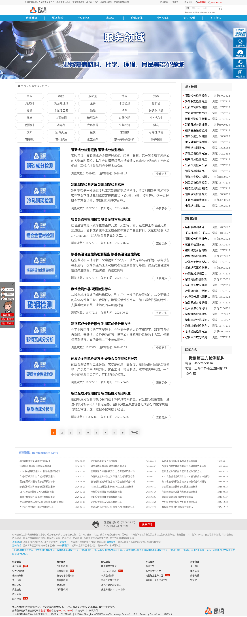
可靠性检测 (62, 589)
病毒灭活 (61, 132)
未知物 (124, 132)
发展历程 (194, 571)
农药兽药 (93, 125)
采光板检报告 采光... (197, 233)
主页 (23, 86)
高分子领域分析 (124, 139)
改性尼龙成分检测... (197, 337)
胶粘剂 (92, 96)
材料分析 (16, 585)
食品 (29, 110)
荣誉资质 (194, 575)
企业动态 (163, 18)
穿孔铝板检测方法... (197, 153)
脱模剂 (29, 125)
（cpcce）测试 (108, 571)
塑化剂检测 (62, 566)
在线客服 (202, 2)
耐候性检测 (62, 580)
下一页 (134, 432)
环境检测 (196, 12)
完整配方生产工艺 (154, 575)
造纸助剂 (93, 117)
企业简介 (194, 566)
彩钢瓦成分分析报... (197, 124)
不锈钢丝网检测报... (197, 200)
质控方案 (150, 566)
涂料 (124, 96)
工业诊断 (16, 580)
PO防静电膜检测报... (197, 296)
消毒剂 (61, 125)
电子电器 (156, 139)
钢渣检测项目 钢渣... (197, 188)
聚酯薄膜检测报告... (197, 279)
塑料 (29, 96)
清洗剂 (29, 103)
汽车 (124, 110)
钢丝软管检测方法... (197, 194)
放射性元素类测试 (110, 580)
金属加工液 (61, 110)
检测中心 (188, 12)
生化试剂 (156, 117)
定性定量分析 (18, 571)
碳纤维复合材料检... (197, 250)
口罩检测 (61, 117)
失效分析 (16, 566)
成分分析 (203, 12)
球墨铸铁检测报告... (197, 182)
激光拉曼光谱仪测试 (111, 585)
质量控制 (16, 589)
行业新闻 (164, 2)
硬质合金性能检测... (197, 130)
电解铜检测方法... (195, 205)
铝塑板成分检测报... (197, 136)
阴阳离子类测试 (108, 566)
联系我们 (93, 610)
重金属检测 (62, 571)
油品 (93, 110)
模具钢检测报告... (195, 147)
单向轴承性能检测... (197, 142)
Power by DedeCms (150, 614)
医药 (93, 103)
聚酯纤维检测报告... (197, 314)
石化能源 (61, 139)
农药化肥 (124, 117)
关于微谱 (216, 18)
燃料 (29, 132)
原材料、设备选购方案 (156, 580)
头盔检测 (124, 125)
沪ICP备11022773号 (61, 614)
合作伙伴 (136, 18)
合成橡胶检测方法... (197, 331)
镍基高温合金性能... (197, 113)
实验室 (110, 18)
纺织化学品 (156, 110)
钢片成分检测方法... (197, 159)
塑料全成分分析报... (197, 319)
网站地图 (188, 2)
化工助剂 (93, 139)
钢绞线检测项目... (195, 171)
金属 (44, 86)
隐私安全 (168, 614)
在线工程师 (46, 610)
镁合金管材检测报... (197, 107)
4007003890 (216, 2)
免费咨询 (147, 524)
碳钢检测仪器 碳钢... (197, 118)
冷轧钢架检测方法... (197, 101)
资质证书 (176, 2)
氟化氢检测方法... (195, 244)
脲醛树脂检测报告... (197, 256)
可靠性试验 (156, 132)
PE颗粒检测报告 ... (196, 273)
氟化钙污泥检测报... (197, 267)
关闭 (13, 284)
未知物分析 (17, 575)
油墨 (156, 96)
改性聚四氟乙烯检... (197, 290)
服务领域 (57, 18)
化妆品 (156, 103)
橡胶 (61, 96)
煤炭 (156, 125)
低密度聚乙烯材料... (197, 308)
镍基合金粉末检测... (197, 176)
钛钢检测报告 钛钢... (197, 165)
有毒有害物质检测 (65, 575)
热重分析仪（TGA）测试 (113, 589)
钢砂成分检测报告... (197, 95)
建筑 (29, 117)
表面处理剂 (61, 103)
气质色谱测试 (107, 575)
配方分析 (211, 12)
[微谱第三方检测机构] (38, 9)
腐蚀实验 (61, 585)
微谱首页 (31, 18)
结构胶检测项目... (195, 227)
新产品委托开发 (153, 571)
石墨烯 (29, 139)
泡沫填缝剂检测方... (197, 325)
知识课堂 (189, 18)
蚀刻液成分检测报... (197, 302)
